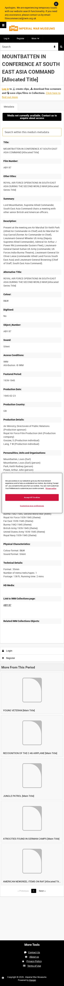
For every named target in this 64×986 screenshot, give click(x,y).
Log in (6, 38)
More (34, 38)
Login (9, 650)
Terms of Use (34, 965)
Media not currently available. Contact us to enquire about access (32, 117)
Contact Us (34, 952)
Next (42, 890)
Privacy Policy (34, 961)
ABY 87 (7, 605)
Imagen (32, 980)
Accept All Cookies (32, 497)
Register (20, 38)
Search (61, 47)
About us (34, 956)
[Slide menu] (3, 25)
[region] (32, 493)
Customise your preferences (32, 506)
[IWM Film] (32, 28)
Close (56, 4)
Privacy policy (51, 488)
